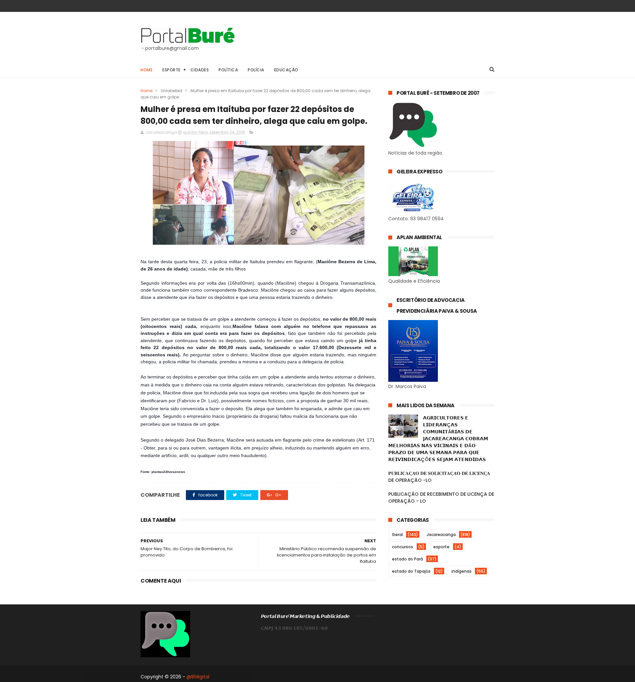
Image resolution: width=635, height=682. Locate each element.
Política (228, 70)
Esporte (171, 70)
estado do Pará (407, 559)
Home (146, 70)
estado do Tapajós (411, 571)
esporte (441, 547)
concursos (402, 547)
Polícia (256, 70)
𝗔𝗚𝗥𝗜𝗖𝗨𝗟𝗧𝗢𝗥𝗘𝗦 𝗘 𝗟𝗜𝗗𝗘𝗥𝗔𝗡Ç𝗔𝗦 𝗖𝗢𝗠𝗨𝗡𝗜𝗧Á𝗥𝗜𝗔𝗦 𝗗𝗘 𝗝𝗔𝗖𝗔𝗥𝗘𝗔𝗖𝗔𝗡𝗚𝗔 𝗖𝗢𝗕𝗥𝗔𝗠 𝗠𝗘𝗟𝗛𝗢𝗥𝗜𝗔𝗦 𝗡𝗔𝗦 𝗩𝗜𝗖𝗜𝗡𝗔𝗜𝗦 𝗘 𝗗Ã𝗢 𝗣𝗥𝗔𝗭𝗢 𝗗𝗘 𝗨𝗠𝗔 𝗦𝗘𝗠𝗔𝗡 (438, 438)
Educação (286, 70)
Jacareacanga (441, 534)
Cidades (199, 70)
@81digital (198, 676)
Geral (397, 534)
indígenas (461, 571)
